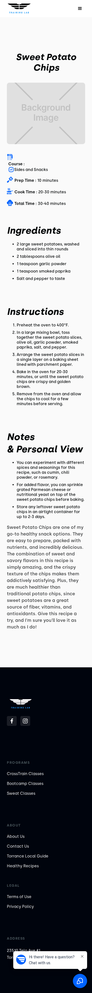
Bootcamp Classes (25, 783)
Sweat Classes (21, 793)
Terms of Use (19, 896)
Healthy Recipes (23, 866)
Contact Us (18, 846)
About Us (16, 836)
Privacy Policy (20, 906)
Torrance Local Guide (27, 856)
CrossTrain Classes (25, 773)
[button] (80, 8)
